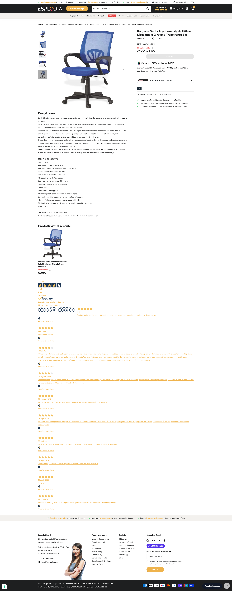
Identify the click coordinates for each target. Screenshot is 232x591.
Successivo (66, 309)
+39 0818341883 (48, 558)
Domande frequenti (126, 545)
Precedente (47, 309)
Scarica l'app (157, 16)
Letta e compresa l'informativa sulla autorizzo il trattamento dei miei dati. (166, 562)
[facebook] (159, 541)
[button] (144, 55)
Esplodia (122, 535)
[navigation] (42, 34)
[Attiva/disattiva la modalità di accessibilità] (192, 2)
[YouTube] (153, 540)
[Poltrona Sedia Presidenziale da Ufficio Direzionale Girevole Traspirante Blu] (53, 244)
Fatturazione (96, 548)
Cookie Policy (97, 555)
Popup (152, 48)
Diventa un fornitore (126, 548)
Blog (121, 558)
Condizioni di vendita (99, 558)
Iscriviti (155, 569)
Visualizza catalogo (76, 9)
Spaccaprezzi (132, 16)
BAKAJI (146, 38)
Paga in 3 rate (145, 16)
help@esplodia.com (49, 562)
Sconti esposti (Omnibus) (101, 561)
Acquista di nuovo (76, 16)
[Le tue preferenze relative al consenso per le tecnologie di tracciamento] (4, 586)
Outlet (121, 16)
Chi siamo (123, 539)
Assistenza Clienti (126, 542)
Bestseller (101, 16)
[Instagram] (148, 540)
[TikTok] (164, 540)
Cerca (147, 9)
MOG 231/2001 (97, 564)
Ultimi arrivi (90, 16)
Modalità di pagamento (100, 539)
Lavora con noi (124, 551)
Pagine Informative (99, 535)
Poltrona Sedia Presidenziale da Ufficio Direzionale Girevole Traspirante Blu (52, 264)
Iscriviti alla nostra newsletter (159, 551)
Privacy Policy (97, 551)
